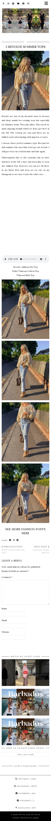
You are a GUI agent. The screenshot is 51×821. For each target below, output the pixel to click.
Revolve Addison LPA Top (25, 267)
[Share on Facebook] (10, 540)
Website (5, 632)
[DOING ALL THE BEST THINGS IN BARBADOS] (25, 702)
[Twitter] (4, 3)
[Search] (28, 3)
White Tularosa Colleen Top (25, 271)
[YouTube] (18, 3)
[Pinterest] (13, 3)
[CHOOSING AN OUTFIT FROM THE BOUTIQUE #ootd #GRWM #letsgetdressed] (25, 672)
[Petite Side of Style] (25, 19)
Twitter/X (26, 779)
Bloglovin (26, 808)
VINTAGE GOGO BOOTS (41, 549)
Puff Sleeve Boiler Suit (13, 549)
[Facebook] (23, 3)
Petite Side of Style (29, 814)
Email (4, 620)
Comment (7, 577)
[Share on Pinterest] (17, 540)
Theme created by (25, 818)
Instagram (26, 786)
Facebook (27, 793)
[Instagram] (8, 3)
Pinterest (26, 801)
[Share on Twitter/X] (14, 540)
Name (4, 608)
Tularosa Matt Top (25, 275)
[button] (47, 3)
